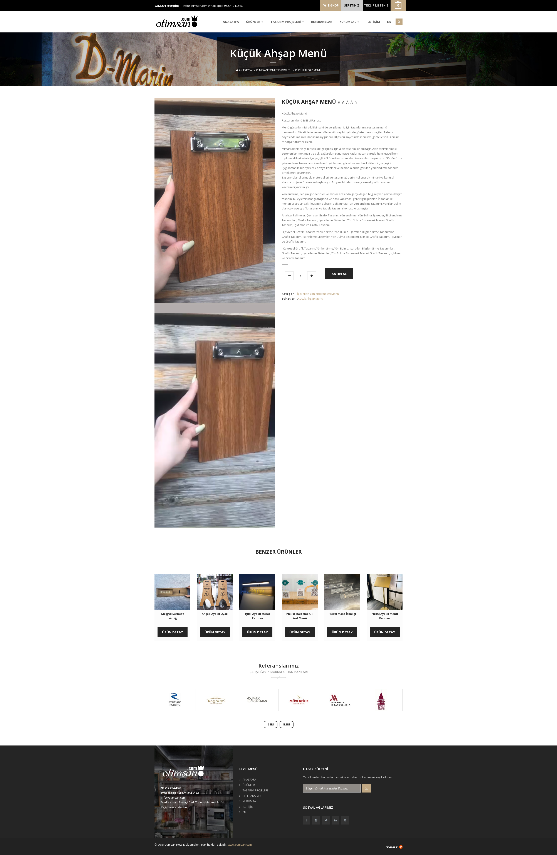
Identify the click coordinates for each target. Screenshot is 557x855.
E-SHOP (332, 5)
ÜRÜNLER (253, 22)
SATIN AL (339, 274)
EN (389, 22)
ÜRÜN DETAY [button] (172, 632)
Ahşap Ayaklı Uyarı (215, 614)
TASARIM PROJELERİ (286, 22)
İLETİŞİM (373, 22)
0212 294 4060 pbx (166, 6)
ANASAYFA (231, 22)
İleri (286, 724)
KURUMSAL (348, 22)
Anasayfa (245, 70)
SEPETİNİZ (351, 5)
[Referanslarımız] (174, 700)
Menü (335, 294)
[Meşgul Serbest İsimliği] (172, 592)
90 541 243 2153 (188, 793)
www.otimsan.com (240, 845)
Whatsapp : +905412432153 (225, 6)
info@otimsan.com (195, 6)
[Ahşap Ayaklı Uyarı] (215, 592)
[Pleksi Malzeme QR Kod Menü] (300, 592)
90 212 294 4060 (171, 788)
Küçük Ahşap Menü (310, 298)
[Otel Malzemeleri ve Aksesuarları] (178, 21)
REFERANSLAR (321, 22)
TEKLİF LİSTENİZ (376, 5)
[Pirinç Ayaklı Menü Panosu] (385, 592)
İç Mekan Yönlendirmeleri (273, 70)
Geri (270, 724)
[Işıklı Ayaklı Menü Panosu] (257, 592)
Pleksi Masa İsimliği (342, 614)
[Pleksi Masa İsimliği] (342, 592)
